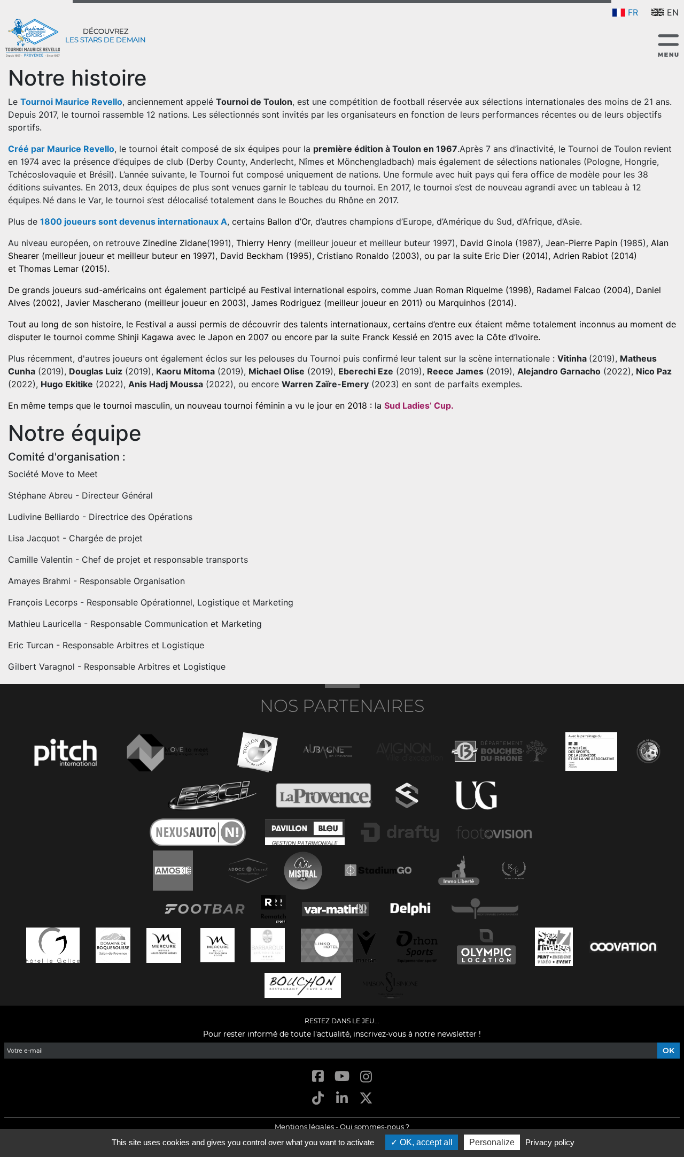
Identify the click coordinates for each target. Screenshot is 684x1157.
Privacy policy (549, 1142)
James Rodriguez (286, 302)
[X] (366, 1098)
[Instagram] (366, 1077)
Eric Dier (502, 255)
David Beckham (251, 255)
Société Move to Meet (53, 474)
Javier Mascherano (103, 302)
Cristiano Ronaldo (353, 255)
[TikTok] (317, 1098)
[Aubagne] (327, 750)
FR (633, 12)
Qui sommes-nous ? (374, 1126)
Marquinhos (461, 302)
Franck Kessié (389, 337)
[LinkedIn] (341, 1098)
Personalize (492, 1142)
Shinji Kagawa (146, 337)
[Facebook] (317, 1077)
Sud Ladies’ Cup (417, 405)
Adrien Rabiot (580, 255)
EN (673, 12)
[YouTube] (341, 1077)
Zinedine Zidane (175, 242)
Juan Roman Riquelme (458, 290)
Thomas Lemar (49, 268)
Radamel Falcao (569, 290)
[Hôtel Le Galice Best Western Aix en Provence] (53, 944)
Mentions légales (304, 1126)
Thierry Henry (263, 242)
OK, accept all (425, 1142)
